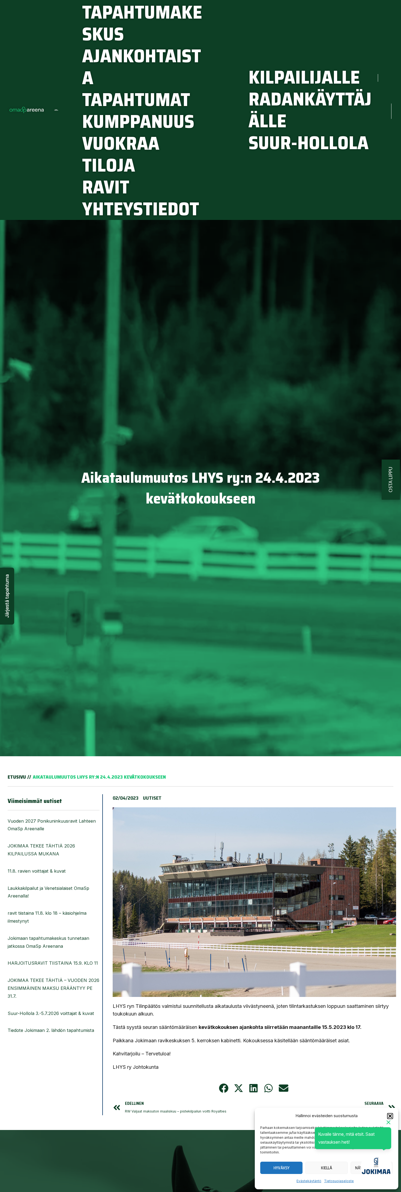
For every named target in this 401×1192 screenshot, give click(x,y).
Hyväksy (281, 1168)
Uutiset (152, 798)
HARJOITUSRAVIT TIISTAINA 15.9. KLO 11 (53, 963)
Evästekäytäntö (309, 1181)
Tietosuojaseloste (339, 1181)
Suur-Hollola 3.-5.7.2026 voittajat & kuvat (51, 1013)
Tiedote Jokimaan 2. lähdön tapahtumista (51, 1030)
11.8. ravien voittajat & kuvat (37, 871)
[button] (390, 1116)
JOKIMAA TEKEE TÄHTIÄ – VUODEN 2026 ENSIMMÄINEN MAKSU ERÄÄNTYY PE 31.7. (53, 988)
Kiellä (326, 1168)
